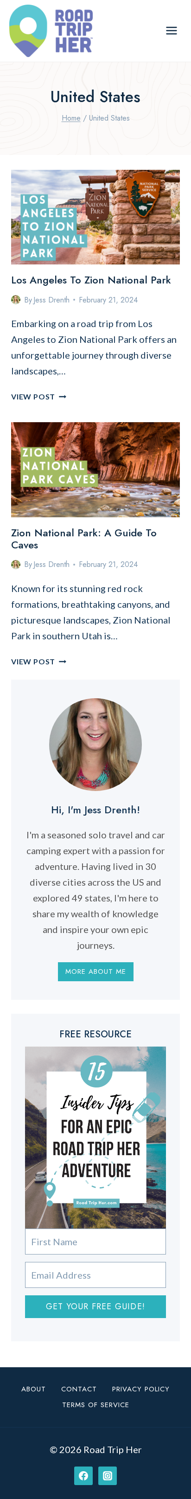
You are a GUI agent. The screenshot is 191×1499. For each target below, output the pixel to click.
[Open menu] (171, 31)
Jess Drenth (51, 300)
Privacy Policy (141, 1389)
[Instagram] (107, 1476)
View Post (38, 396)
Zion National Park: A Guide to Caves (84, 538)
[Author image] (15, 299)
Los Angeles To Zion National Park (91, 279)
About (33, 1389)
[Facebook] (83, 1476)
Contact (79, 1389)
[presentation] (95, 217)
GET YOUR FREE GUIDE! (95, 1306)
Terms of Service (95, 1405)
